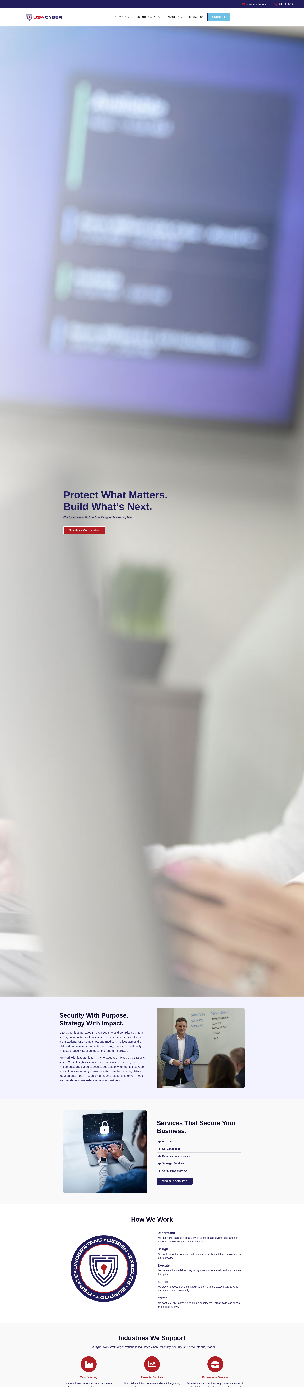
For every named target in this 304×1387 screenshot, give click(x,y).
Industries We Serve (148, 17)
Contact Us (196, 17)
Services (120, 17)
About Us (173, 17)
